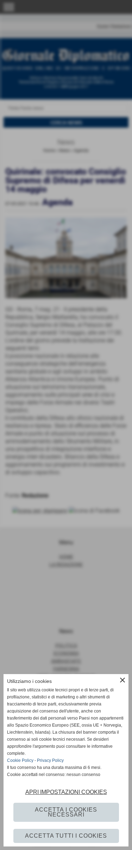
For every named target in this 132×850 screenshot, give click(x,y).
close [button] (122, 680)
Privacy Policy (50, 760)
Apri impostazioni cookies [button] (66, 792)
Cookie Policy (20, 760)
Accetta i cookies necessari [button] (66, 812)
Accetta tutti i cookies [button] (66, 836)
